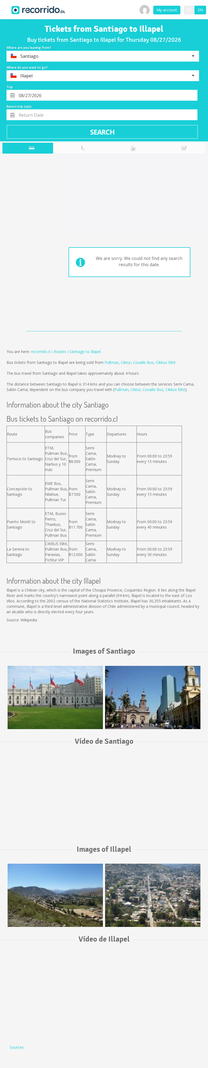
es (189, 9)
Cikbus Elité (166, 362)
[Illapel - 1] (55, 895)
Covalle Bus (143, 362)
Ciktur (126, 362)
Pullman (112, 362)
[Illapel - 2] (153, 895)
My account (167, 9)
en (200, 9)
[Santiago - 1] (55, 697)
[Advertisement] (23, 243)
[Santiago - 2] (153, 697)
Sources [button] (17, 1047)
